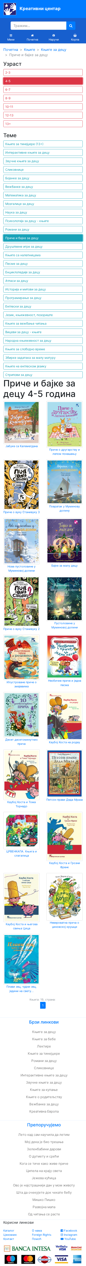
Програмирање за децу (23, 298)
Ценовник (10, 1234)
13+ (8, 124)
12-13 (9, 115)
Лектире (44, 1046)
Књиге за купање (44, 1090)
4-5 (8, 81)
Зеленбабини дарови (44, 1149)
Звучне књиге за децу (22, 161)
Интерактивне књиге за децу (27, 152)
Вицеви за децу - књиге (23, 332)
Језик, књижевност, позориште (29, 315)
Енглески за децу (18, 306)
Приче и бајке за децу (22, 238)
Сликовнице (14, 169)
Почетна (10, 49)
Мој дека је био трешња (44, 1142)
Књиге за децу (53, 49)
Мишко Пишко (43, 1200)
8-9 (8, 98)
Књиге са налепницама (23, 255)
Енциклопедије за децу (22, 272)
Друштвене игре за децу (24, 246)
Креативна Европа (44, 1111)
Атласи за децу (16, 281)
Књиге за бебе (44, 1039)
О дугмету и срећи (44, 1156)
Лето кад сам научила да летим (43, 1135)
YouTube (70, 1239)
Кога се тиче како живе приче (44, 1163)
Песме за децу (16, 263)
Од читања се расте (44, 1214)
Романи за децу (17, 229)
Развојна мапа (44, 1207)
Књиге (29, 49)
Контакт (8, 1239)
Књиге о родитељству (44, 1097)
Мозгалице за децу (19, 204)
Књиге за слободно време (25, 349)
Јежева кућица (44, 1178)
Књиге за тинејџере (44, 1053)
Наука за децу (16, 212)
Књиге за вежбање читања (26, 323)
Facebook (70, 1230)
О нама (37, 1230)
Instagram (70, 1234)
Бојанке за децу (17, 178)
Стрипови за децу (18, 375)
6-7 (7, 89)
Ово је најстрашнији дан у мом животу (44, 1185)
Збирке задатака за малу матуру (30, 357)
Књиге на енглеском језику (25, 366)
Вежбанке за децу (19, 186)
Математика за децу (20, 195)
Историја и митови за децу (25, 289)
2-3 (7, 72)
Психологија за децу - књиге (27, 221)
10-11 (9, 106)
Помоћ (36, 1239)
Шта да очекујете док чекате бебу (44, 1192)
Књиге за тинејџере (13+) (24, 144)
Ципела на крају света (44, 1171)
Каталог (8, 1230)
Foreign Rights (41, 1234)
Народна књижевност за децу (28, 340)
